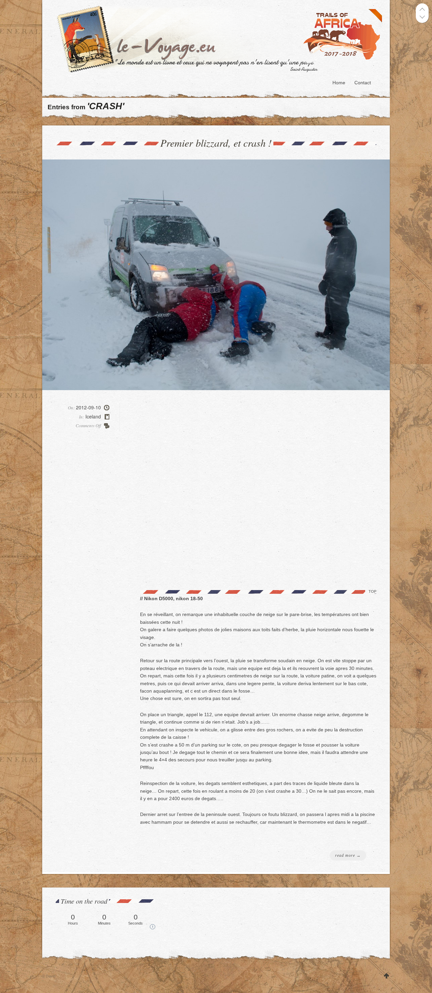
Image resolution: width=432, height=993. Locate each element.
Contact (362, 82)
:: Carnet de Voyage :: (222, 38)
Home (338, 82)
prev (422, 9)
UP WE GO (386, 976)
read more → (348, 855)
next (422, 17)
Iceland (93, 416)
